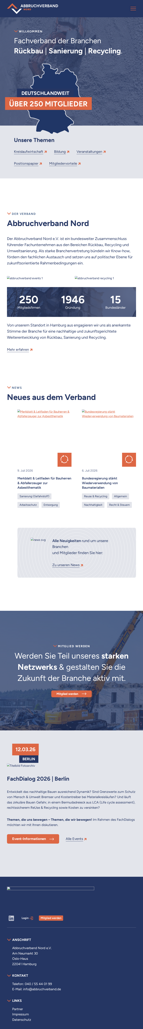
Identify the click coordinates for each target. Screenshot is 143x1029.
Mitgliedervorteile (63, 163)
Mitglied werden (67, 694)
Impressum (20, 1014)
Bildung (60, 151)
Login (25, 918)
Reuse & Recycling (95, 496)
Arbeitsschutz (28, 504)
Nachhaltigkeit (93, 504)
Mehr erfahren (18, 349)
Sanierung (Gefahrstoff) (34, 496)
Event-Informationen (29, 839)
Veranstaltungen (89, 151)
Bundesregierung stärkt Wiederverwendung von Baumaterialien (100, 483)
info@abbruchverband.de (42, 989)
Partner (17, 1009)
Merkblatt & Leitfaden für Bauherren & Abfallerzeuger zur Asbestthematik (44, 483)
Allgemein (120, 496)
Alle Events (74, 839)
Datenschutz (21, 1020)
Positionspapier (26, 163)
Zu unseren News (66, 565)
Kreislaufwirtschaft (28, 151)
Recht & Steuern (119, 504)
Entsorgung (51, 504)
